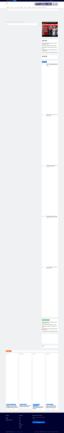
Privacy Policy (49, 431)
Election (29, 7)
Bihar (19, 417)
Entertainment (21, 424)
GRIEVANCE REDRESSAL (43, 431)
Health (40, 7)
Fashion (33, 7)
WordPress (14, 431)
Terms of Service (53, 431)
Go (39, 24)
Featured (20, 427)
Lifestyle (44, 7)
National (8, 7)
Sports (25, 7)
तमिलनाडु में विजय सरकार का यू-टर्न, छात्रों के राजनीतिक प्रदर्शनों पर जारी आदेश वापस (38, 407)
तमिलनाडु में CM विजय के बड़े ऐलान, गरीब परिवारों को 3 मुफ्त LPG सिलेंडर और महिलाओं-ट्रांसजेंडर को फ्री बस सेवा (52, 65)
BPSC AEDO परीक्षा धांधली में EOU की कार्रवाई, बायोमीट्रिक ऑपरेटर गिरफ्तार (50, 52)
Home (35, 431)
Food (37, 7)
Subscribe (38, 422)
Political (21, 7)
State (12, 7)
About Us (7, 417)
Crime (18, 7)
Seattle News (18, 431)
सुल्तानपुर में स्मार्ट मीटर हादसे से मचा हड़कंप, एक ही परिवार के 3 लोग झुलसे (49, 45)
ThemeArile (21, 431)
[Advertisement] (32, 15)
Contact (7, 418)
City (14, 7)
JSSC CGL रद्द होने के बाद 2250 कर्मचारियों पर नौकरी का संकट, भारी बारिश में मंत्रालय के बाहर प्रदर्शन (51, 406)
